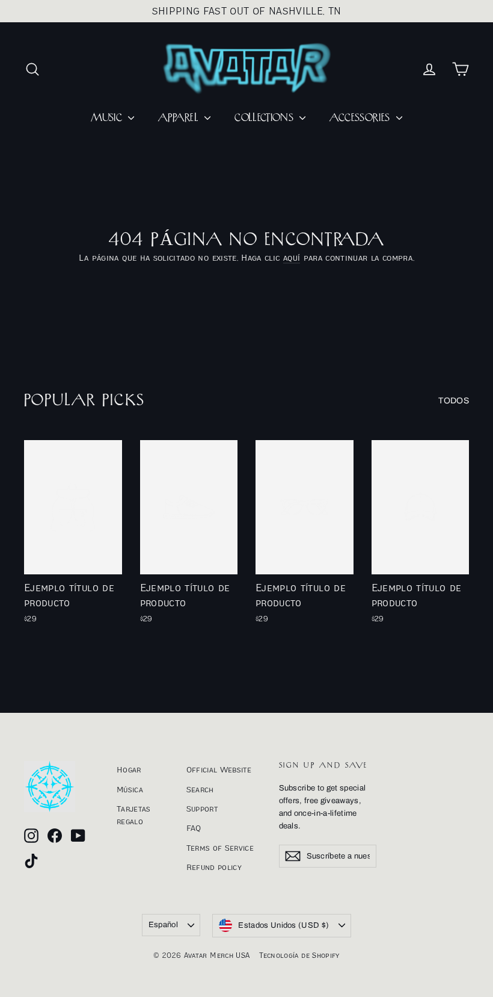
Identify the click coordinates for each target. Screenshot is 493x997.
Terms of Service (220, 848)
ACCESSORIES (361, 118)
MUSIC (108, 118)
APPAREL (179, 118)
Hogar (129, 769)
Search (200, 789)
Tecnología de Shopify (299, 955)
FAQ (193, 828)
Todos (453, 400)
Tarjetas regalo (134, 815)
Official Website (219, 769)
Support (202, 808)
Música (130, 789)
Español (163, 925)
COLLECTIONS (265, 118)
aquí (291, 257)
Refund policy (214, 867)
